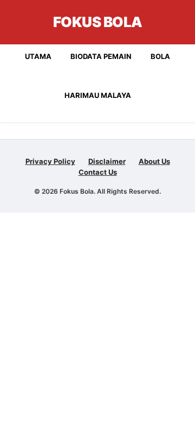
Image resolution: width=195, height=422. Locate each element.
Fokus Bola (97, 22)
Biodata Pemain (101, 56)
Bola (160, 56)
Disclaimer (107, 161)
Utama (38, 56)
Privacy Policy (50, 161)
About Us (154, 161)
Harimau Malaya (97, 95)
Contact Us (98, 172)
